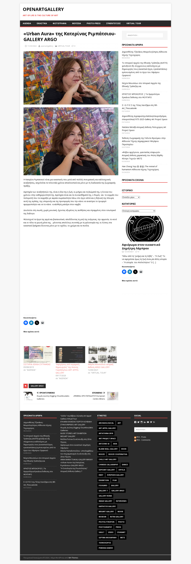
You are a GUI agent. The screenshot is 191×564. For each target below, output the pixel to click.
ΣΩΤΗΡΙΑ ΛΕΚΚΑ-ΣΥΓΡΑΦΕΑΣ (37, 364)
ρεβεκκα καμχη (106, 548)
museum (102, 517)
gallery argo (37, 386)
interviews (121, 501)
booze (102, 454)
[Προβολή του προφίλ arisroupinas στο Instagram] (142, 422)
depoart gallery (107, 470)
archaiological (106, 423)
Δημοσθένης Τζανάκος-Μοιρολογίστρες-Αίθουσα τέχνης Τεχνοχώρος (37, 425)
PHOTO (121, 522)
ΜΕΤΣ (122, 537)
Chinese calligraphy (108, 464)
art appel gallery (107, 428)
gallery (115, 485)
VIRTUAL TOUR (133, 23)
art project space (107, 438)
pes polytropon (106, 522)
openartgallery (47, 46)
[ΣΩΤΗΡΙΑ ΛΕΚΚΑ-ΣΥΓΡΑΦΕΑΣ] (38, 354)
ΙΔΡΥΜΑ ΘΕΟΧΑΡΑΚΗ (107, 537)
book (123, 449)
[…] (154, 262)
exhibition (104, 480)
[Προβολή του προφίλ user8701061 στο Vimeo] (151, 422)
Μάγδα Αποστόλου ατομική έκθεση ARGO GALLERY (100, 365)
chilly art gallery (107, 459)
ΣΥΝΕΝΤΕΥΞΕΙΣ (113, 23)
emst (101, 475)
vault (101, 532)
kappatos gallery (107, 506)
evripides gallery (115, 475)
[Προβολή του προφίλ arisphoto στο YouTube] (148, 422)
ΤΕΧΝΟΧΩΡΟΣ (105, 543)
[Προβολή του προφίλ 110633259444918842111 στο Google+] (154, 422)
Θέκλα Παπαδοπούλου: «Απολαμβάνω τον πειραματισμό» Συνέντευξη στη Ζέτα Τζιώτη (76, 454)
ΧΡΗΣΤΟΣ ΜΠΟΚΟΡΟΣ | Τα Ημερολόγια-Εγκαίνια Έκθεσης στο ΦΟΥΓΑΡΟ (38, 471)
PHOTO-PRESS (94, 23)
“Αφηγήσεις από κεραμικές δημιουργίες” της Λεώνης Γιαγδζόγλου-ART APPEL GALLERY (68, 368)
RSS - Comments (143, 440)
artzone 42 (104, 444)
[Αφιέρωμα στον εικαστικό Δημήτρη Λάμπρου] (145, 240)
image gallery (105, 501)
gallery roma (105, 496)
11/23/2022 (32, 46)
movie (120, 511)
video (110, 532)
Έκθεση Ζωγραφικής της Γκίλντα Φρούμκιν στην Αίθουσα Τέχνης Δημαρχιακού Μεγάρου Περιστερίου (144, 141)
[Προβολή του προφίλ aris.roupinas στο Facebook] (135, 422)
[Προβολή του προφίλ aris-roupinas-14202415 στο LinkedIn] (145, 422)
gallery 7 (103, 490)
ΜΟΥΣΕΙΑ (76, 23)
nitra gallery (116, 517)
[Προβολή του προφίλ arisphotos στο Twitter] (138, 422)
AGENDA (27, 23)
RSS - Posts (141, 437)
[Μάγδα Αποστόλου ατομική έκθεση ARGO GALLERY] (102, 354)
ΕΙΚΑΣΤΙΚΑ (42, 23)
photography (105, 527)
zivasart (121, 532)
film (115, 480)
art (119, 423)
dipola (122, 470)
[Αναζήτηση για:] (144, 35)
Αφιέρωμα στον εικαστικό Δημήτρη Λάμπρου (141, 246)
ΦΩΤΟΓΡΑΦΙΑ (59, 23)
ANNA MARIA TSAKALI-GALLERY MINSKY (76, 459)
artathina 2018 (106, 433)
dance (125, 464)
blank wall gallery (108, 449)
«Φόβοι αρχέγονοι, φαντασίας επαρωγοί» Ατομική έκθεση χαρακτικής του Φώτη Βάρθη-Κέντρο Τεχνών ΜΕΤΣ (142, 155)
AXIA (115, 444)
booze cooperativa (118, 454)
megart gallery (106, 511)
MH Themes (73, 558)
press (118, 527)
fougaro (103, 485)
